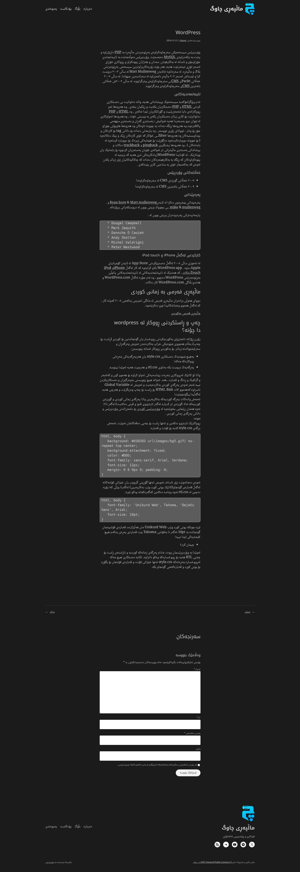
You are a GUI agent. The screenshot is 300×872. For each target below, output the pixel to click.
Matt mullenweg (143, 203)
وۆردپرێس (49, 862)
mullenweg (184, 207)
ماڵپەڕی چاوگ (238, 828)
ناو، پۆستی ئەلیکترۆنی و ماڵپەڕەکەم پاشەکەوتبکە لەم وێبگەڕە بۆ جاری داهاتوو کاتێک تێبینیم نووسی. (157, 765)
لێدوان (197, 669)
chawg (183, 41)
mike (174, 207)
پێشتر (247, 612)
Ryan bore (118, 203)
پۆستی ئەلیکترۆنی (192, 733)
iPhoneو (118, 268)
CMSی (185, 86)
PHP (118, 52)
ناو (198, 717)
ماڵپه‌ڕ (198, 749)
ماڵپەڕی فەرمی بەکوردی (185, 313)
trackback (132, 145)
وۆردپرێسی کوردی (148, 409)
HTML (187, 107)
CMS (175, 81)
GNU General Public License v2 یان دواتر (212, 862)
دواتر (52, 612)
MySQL (170, 57)
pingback (150, 145)
